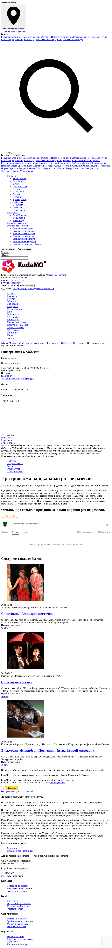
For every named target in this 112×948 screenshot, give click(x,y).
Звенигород (29, 39)
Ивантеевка (42, 39)
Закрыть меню (24, 249)
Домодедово (94, 37)
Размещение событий (17, 918)
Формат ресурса (15, 909)
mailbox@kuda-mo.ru (17, 891)
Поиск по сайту (9, 3)
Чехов (61, 168)
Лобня (35, 163)
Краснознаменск (23, 163)
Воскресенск (29, 37)
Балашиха (6, 37)
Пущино (77, 165)
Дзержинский (65, 37)
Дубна (104, 37)
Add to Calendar (48, 456)
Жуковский (17, 39)
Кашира (52, 39)
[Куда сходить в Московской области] (33, 272)
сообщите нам (58, 782)
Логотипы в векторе (17, 944)
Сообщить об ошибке (17, 886)
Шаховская (78, 168)
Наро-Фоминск (98, 163)
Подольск (57, 165)
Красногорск (7, 163)
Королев (67, 160)
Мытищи (86, 163)
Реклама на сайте (15, 936)
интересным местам (14, 280)
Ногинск (5, 165)
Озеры (13, 165)
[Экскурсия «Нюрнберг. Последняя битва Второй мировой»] (56, 719)
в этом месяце (47, 288)
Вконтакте (12, 848)
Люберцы (76, 163)
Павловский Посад (42, 165)
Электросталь (8, 171)
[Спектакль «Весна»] (56, 651)
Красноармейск (92, 160)
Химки (39, 168)
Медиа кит (12, 941)
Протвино (68, 165)
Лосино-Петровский (48, 163)
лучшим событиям (12, 283)
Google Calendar (15, 463)
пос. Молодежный (24, 171)
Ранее (26, 531)
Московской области (56, 275)
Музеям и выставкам (17, 924)
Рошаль (93, 165)
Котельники (78, 160)
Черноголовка (51, 168)
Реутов (85, 165)
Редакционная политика (19, 903)
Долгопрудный (79, 37)
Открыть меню (8, 249)
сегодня (17, 288)
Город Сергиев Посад (46, 37)
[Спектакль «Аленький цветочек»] (56, 582)
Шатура (68, 168)
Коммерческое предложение (21, 939)
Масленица (6, 437)
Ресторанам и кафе (16, 926)
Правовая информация (18, 906)
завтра (24, 288)
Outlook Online (14, 469)
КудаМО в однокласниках (20, 851)
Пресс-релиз (13, 901)
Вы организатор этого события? (17, 791)
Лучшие (15, 531)
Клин (59, 39)
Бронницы (17, 37)
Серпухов (13, 168)
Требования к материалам (20, 921)
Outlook (11, 466)
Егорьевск (6, 39)
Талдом (22, 168)
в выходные (34, 288)
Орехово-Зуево (25, 165)
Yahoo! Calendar (15, 471)
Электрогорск (91, 168)
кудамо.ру (6, 876)
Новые (4, 531)
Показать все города (73, 39)
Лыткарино (65, 163)
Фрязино (31, 168)
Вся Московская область (14, 31)
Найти (5, 255)
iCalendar (11, 461)
